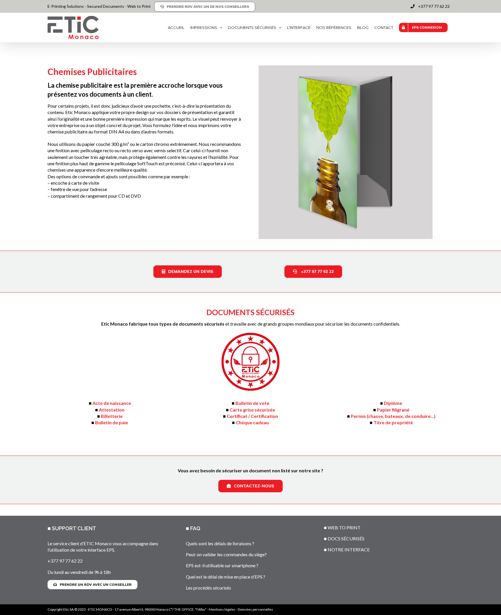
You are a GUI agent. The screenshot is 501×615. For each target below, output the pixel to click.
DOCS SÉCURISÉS (346, 538)
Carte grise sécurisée (252, 409)
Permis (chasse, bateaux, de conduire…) (393, 416)
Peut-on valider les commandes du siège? (226, 554)
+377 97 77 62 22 (65, 560)
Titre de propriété (393, 422)
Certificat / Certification (252, 416)
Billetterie (112, 416)
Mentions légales (222, 609)
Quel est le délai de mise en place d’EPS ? (225, 576)
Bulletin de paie (111, 422)
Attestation (111, 409)
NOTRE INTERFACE (349, 549)
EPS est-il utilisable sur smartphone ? (222, 565)
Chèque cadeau (252, 422)
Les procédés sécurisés (208, 587)
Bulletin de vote (252, 403)
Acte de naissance (111, 403)
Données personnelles (255, 609)
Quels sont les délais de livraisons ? (220, 543)
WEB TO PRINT (344, 527)
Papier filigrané (393, 409)
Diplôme (393, 403)
